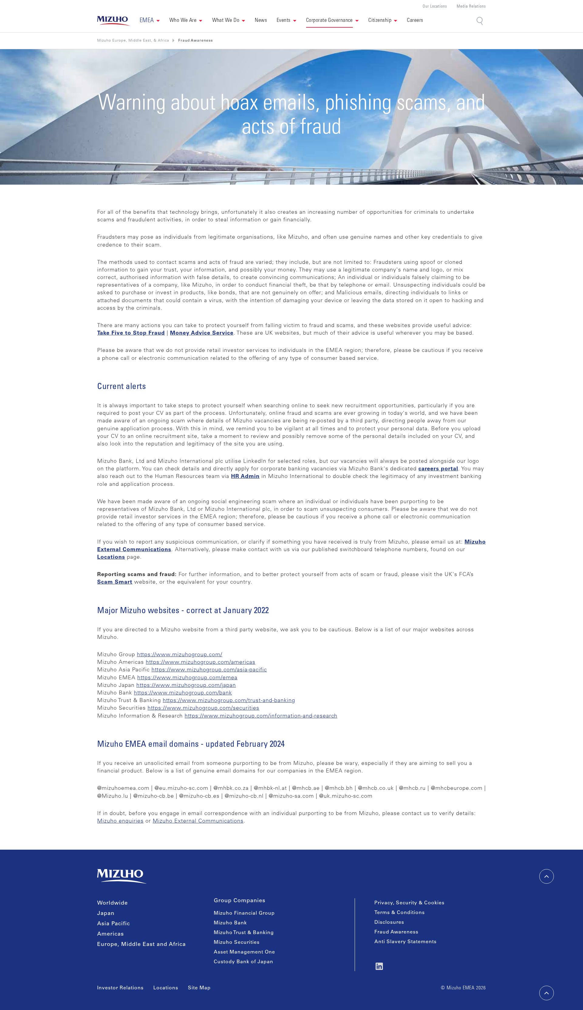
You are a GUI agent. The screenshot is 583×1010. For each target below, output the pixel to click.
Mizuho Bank (230, 923)
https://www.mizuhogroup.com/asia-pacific (209, 670)
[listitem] (195, 41)
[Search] (480, 21)
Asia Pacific (113, 924)
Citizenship (379, 20)
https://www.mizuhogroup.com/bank (183, 693)
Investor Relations (120, 988)
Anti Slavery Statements (405, 942)
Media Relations (471, 7)
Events (284, 20)
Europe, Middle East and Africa (141, 944)
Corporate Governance (329, 20)
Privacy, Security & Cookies (409, 903)
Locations (165, 988)
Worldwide (112, 903)
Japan (105, 913)
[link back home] (121, 876)
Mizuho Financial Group (244, 913)
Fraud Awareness (396, 932)
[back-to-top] (546, 993)
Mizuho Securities (237, 942)
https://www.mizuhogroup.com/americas (200, 662)
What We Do (226, 20)
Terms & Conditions (399, 912)
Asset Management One (244, 952)
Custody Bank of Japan (243, 962)
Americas (110, 934)
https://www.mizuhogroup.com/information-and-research (261, 716)
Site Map (199, 988)
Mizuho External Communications (198, 821)
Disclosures (389, 922)
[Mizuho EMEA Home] (113, 21)
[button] (150, 21)
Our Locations (435, 7)
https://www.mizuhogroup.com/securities (203, 708)
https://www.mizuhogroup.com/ (179, 655)
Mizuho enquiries (120, 821)
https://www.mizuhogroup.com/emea (187, 678)
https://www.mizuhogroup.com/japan (186, 685)
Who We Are (183, 20)
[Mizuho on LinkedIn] (379, 966)
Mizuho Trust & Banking (244, 932)
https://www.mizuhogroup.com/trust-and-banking (229, 701)
